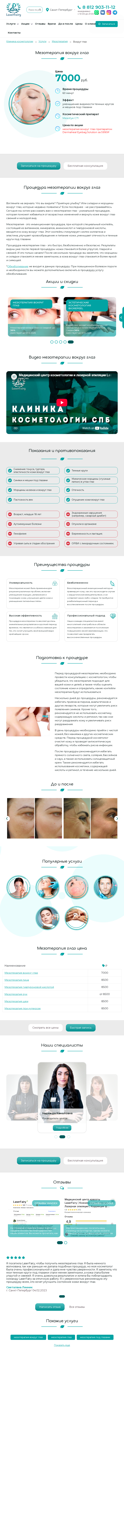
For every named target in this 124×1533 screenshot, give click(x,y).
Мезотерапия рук (16, 994)
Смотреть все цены (45, 1027)
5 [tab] (71, 342)
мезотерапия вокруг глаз (28, 1337)
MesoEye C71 (70, 118)
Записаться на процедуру (38, 165)
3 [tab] (60, 342)
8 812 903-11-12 (99, 7)
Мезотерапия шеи (16, 1001)
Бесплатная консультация (85, 165)
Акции (25, 23)
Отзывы (40, 23)
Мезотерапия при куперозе (23, 1008)
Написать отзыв (50, 1306)
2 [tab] (56, 342)
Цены (79, 23)
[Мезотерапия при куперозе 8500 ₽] (76, 887)
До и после (65, 23)
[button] (55, 1136)
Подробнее (62, 1127)
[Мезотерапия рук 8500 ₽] (76, 918)
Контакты (14, 32)
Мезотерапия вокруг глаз (21, 972)
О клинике (92, 23)
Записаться (108, 24)
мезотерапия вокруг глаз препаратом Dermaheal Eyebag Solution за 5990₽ (87, 131)
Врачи (52, 23)
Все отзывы (77, 1306)
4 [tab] (65, 342)
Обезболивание (17, 266)
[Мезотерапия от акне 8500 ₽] (18, 887)
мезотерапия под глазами (95, 1337)
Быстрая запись (81, 1027)
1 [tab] (51, 342)
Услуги (11, 23)
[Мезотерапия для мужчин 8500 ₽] (105, 887)
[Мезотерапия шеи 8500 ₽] (47, 887)
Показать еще (62, 1345)
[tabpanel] (34, 316)
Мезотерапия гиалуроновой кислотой (29, 987)
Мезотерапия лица (17, 979)
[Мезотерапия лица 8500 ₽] (47, 918)
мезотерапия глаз (61, 1337)
